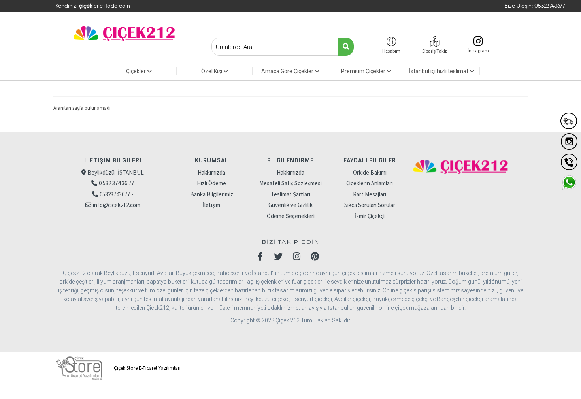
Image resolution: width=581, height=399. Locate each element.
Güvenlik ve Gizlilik (290, 205)
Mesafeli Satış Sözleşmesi (290, 183)
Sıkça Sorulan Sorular (369, 205)
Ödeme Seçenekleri (291, 216)
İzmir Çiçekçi (370, 216)
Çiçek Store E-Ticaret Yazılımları (147, 368)
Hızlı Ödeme (211, 183)
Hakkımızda (211, 172)
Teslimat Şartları (290, 194)
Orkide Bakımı (370, 172)
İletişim (211, 205)
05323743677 (549, 6)
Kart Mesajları (369, 194)
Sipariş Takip (434, 51)
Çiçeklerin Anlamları (369, 183)
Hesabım (391, 51)
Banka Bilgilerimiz (211, 194)
